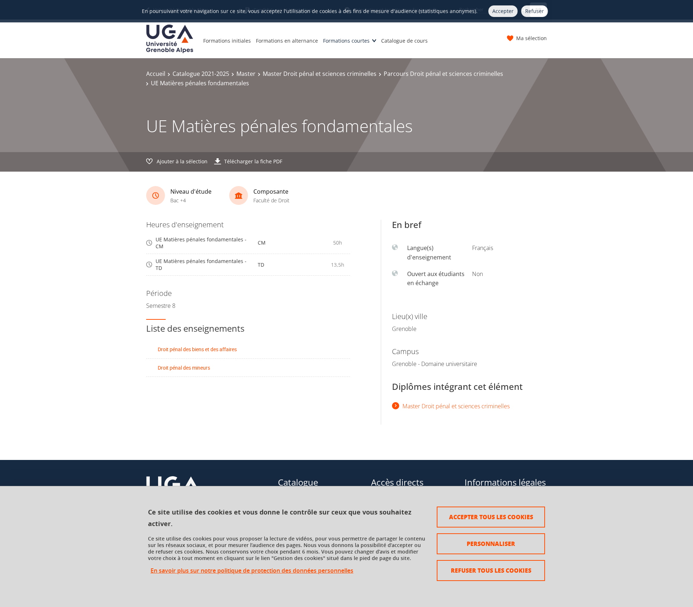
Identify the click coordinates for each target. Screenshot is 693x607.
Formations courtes (346, 40)
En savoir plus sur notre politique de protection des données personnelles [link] (252, 570)
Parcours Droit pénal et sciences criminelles (443, 74)
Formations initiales (227, 40)
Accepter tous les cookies (491, 517)
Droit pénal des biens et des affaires (197, 349)
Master (246, 74)
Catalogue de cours (404, 40)
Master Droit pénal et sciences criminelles (319, 74)
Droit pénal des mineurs (184, 367)
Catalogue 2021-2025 (201, 74)
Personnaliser (491, 543)
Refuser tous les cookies (491, 570)
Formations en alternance (287, 40)
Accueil (155, 74)
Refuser (534, 11)
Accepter (503, 11)
